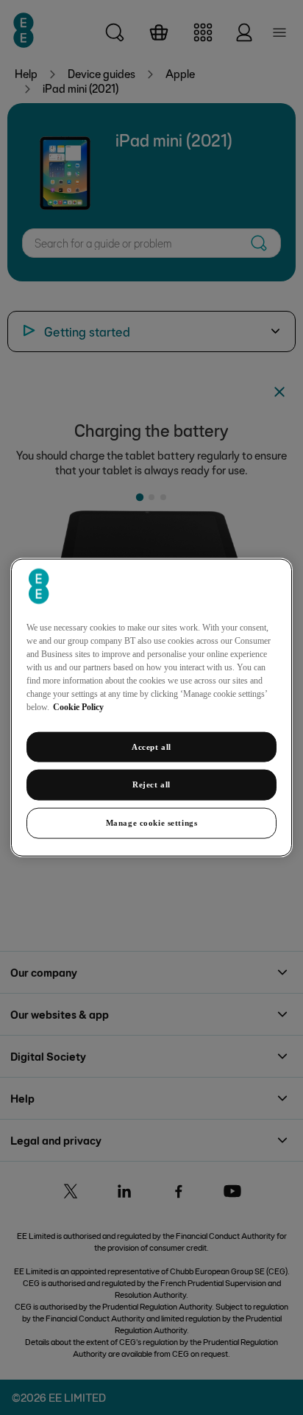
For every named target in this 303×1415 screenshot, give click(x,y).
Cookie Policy (78, 706)
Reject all (151, 784)
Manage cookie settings (152, 822)
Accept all (151, 746)
